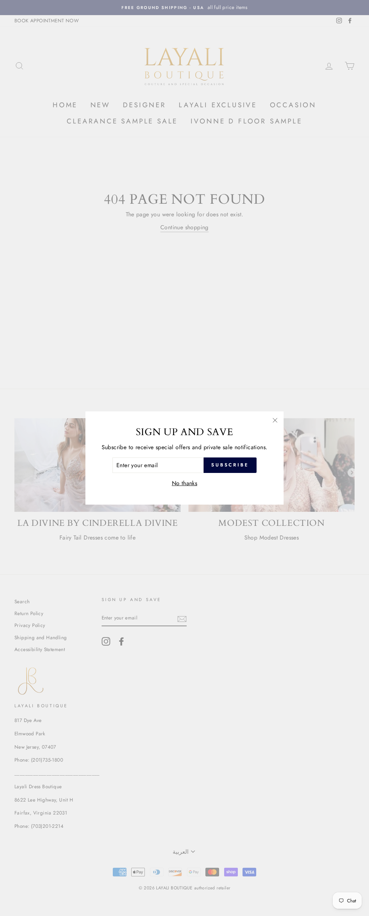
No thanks (184, 483)
